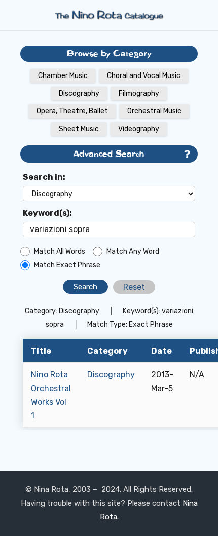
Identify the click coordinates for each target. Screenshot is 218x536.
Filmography (139, 93)
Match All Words (59, 251)
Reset (134, 287)
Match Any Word (132, 251)
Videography (138, 129)
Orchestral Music (154, 111)
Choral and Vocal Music (143, 75)
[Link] (109, 15)
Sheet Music (79, 129)
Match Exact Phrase (67, 265)
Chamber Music (63, 75)
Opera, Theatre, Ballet (72, 111)
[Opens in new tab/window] (187, 154)
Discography (79, 93)
